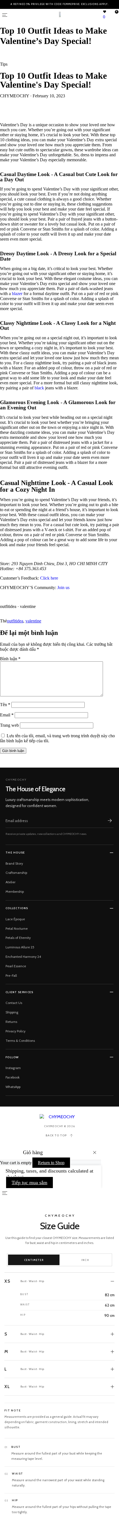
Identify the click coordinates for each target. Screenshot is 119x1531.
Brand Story (14, 863)
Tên (5, 704)
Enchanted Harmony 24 (23, 956)
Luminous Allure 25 (20, 947)
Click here (49, 578)
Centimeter (33, 1260)
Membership (15, 891)
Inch (85, 1260)
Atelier (10, 882)
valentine (33, 621)
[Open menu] (4, 15)
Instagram (13, 1068)
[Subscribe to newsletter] (109, 821)
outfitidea (15, 621)
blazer (17, 293)
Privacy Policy (15, 1031)
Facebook (13, 1077)
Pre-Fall (11, 975)
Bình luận (10, 658)
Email (7, 715)
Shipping (12, 1012)
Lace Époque (15, 919)
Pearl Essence (16, 966)
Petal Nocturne (17, 928)
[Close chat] (108, 1369)
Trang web (9, 725)
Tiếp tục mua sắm (29, 1182)
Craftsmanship (16, 872)
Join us (63, 587)
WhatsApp (13, 1087)
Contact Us (14, 1003)
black (39, 387)
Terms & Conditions (20, 1040)
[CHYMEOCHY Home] (60, 1116)
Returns (11, 1022)
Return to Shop (51, 1162)
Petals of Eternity (18, 938)
